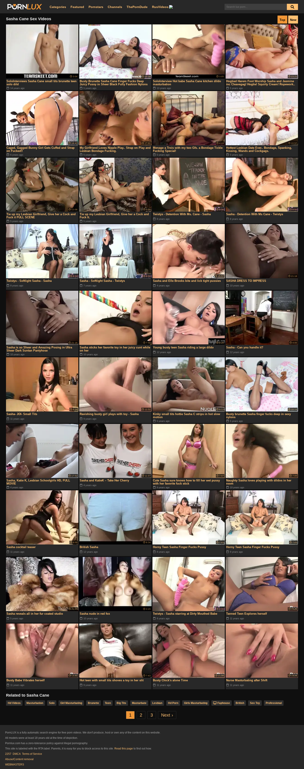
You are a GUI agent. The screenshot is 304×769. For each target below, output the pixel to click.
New (293, 20)
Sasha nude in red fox (95, 613)
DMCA (17, 753)
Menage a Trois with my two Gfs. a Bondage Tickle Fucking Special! (188, 149)
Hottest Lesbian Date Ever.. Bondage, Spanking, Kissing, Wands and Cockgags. (259, 149)
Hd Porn (173, 703)
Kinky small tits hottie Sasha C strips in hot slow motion (186, 415)
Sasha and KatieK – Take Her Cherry (104, 480)
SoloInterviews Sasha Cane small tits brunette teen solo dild (41, 82)
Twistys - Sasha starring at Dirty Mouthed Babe (185, 613)
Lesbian (157, 703)
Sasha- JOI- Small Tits (21, 414)
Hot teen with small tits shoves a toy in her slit (112, 680)
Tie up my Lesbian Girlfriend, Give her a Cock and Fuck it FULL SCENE (41, 216)
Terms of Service (32, 753)
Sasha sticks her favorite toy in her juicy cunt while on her (115, 349)
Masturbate (139, 703)
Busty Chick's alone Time (170, 680)
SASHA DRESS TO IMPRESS (246, 280)
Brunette (93, 703)
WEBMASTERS (14, 764)
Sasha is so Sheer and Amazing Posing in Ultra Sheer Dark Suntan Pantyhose (39, 349)
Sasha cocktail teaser (21, 547)
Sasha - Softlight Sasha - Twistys (102, 280)
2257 (8, 753)
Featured (77, 7)
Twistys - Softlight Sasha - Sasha (29, 280)
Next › (167, 715)
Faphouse (223, 703)
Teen (108, 703)
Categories (58, 7)
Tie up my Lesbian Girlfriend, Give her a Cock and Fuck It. (114, 216)
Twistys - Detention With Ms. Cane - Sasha (182, 214)
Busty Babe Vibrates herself (25, 680)
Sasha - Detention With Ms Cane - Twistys (254, 214)
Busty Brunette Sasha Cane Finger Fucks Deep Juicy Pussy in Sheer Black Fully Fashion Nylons (114, 82)
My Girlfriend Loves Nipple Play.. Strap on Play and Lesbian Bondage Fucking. (115, 149)
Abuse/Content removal (19, 759)
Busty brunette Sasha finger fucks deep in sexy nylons (258, 415)
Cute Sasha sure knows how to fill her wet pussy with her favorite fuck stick (186, 482)
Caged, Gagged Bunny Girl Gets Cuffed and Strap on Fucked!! (40, 149)
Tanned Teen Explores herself (246, 613)
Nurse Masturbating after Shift (246, 680)
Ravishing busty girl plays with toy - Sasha (109, 414)
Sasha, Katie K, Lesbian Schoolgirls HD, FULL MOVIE (38, 482)
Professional (274, 703)
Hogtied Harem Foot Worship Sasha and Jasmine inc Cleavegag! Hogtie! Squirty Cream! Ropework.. (260, 82)
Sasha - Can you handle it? (244, 347)
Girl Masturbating (71, 703)
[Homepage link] (24, 7)
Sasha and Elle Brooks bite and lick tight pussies (187, 280)
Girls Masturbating (195, 703)
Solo (52, 703)
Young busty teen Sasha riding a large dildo (183, 347)
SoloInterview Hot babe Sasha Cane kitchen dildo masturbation (187, 82)
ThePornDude (137, 7)
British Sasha (89, 547)
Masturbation (34, 703)
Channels (115, 7)
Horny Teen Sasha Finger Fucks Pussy (179, 547)
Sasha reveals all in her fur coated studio (34, 613)
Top (282, 20)
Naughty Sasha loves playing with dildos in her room (258, 482)
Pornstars (96, 7)
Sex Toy (255, 703)
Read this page (123, 748)
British (240, 703)
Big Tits (121, 703)
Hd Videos (14, 703)
